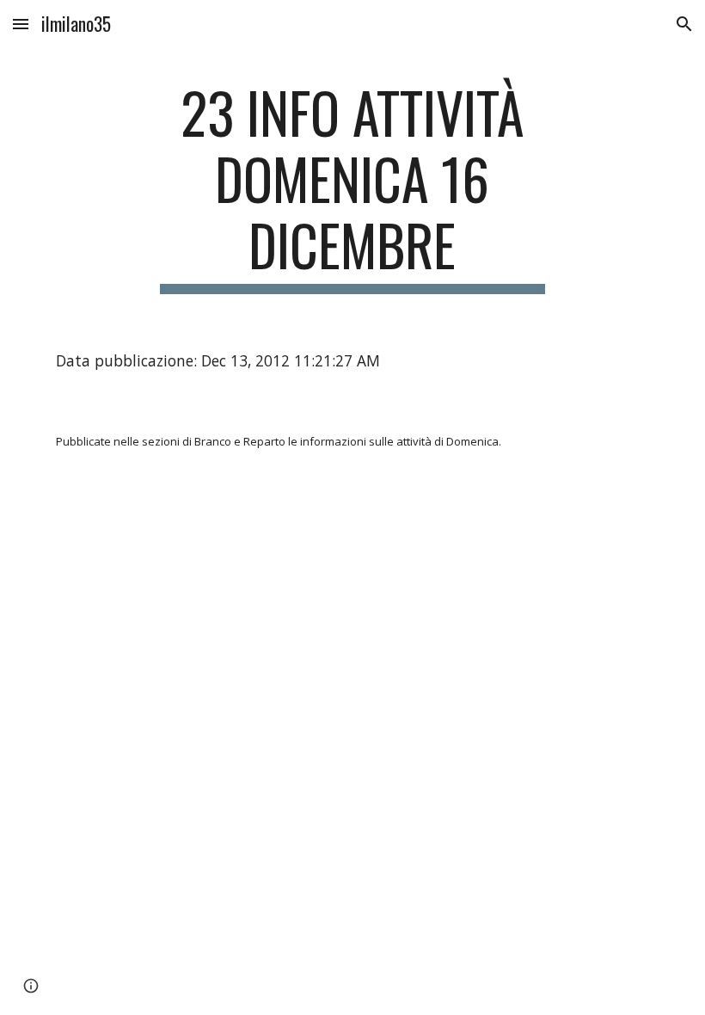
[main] (353, 186)
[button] (20, 23)
